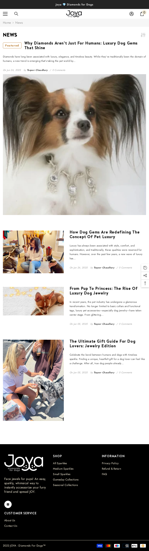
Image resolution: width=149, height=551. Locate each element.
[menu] (5, 13)
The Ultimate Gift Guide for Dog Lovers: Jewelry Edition (103, 343)
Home (7, 23)
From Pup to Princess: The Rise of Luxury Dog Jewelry (104, 290)
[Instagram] (8, 504)
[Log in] (131, 13)
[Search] (16, 13)
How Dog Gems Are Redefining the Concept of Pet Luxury (105, 234)
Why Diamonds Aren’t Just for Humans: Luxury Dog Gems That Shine (71, 45)
